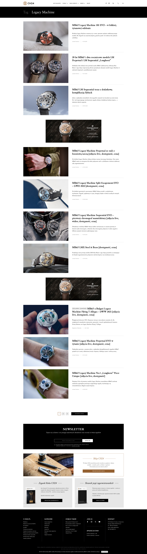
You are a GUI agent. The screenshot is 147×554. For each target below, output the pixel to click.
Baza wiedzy (73, 3)
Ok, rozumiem (104, 551)
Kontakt (25, 527)
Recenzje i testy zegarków (50, 531)
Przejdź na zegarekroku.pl (52, 500)
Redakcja (25, 521)
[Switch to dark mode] (113, 3)
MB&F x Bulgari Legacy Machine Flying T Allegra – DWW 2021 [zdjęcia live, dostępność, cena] (96, 311)
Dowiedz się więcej (76, 445)
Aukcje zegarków (48, 521)
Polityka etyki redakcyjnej (29, 536)
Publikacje (46, 525)
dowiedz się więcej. (95, 551)
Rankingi (46, 527)
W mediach (25, 525)
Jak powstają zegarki (70, 529)
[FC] (73, 131)
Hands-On (46, 529)
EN (123, 3)
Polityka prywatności (28, 529)
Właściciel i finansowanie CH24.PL (30, 532)
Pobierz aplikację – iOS (92, 533)
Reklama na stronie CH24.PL (29, 523)
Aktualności (57, 3)
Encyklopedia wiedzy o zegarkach (73, 523)
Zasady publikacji (27, 538)
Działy (65, 3)
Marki (82, 3)
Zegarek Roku (69, 532)
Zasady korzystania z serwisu (29, 531)
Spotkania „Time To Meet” (71, 531)
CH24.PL (28, 3)
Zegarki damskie (48, 534)
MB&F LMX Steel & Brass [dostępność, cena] (94, 247)
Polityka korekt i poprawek (29, 534)
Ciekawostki (47, 523)
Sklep (88, 3)
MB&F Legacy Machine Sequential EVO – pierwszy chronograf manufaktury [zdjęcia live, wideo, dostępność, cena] (95, 218)
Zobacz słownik (100, 500)
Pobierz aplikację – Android (93, 535)
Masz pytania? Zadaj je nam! (72, 521)
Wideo (45, 532)
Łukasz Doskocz (75, 41)
